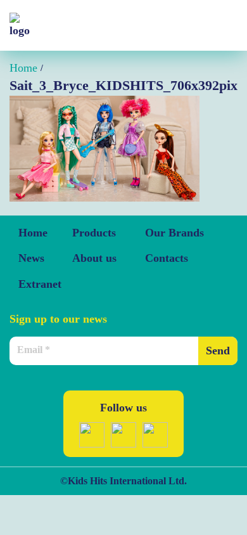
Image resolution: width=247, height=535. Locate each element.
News (31, 258)
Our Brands (174, 232)
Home (33, 232)
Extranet (39, 284)
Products (94, 232)
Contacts (166, 258)
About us (94, 258)
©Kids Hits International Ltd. (123, 480)
